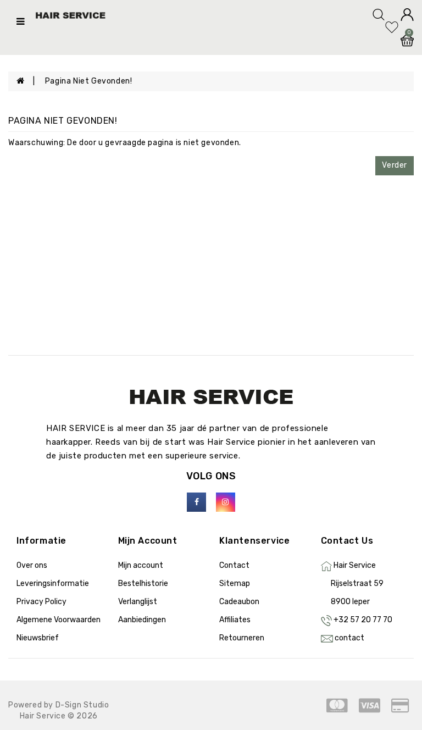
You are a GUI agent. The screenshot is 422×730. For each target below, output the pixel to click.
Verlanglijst (137, 601)
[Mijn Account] (407, 14)
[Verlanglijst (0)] (392, 26)
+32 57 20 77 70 (363, 619)
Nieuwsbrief (37, 638)
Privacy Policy (41, 601)
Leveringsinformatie (52, 583)
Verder (394, 165)
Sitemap (234, 583)
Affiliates (235, 619)
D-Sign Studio (82, 705)
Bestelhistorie (143, 583)
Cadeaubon (239, 601)
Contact (234, 565)
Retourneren (241, 638)
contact (349, 638)
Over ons (31, 565)
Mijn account (140, 565)
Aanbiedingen (142, 619)
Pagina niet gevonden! (88, 81)
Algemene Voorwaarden (58, 619)
